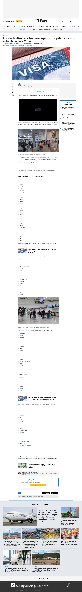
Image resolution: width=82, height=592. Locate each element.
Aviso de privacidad (34, 585)
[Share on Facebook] (13, 84)
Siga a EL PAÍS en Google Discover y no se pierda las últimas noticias (18, 45)
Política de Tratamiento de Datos (30, 482)
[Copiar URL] (13, 95)
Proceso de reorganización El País (22, 588)
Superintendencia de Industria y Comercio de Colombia (27, 587)
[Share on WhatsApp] (13, 89)
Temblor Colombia (57, 29)
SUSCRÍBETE (19, 21)
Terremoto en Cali (31, 29)
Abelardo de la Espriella (44, 29)
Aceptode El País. (31, 482)
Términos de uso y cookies (43, 585)
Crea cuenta (12, 21)
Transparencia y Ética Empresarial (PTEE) (32, 586)
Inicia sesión (6, 21)
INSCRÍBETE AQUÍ (38, 485)
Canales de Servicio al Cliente (29, 584)
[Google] (46, 493)
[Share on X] (13, 87)
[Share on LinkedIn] (13, 92)
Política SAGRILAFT (20, 586)
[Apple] (54, 493)
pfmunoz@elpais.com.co (36, 590)
